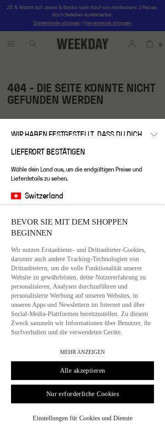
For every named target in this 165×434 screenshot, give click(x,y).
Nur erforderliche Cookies (82, 394)
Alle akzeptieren (82, 370)
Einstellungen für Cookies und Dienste (82, 418)
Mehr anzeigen (82, 352)
